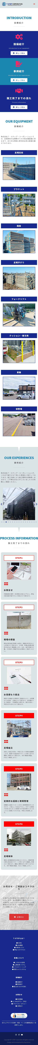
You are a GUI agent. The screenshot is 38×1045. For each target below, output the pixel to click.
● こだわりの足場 (19, 962)
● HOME (19, 943)
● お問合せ (19, 1006)
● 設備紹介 (19, 982)
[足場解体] (6, 850)
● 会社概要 (19, 945)
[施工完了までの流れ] (19, 91)
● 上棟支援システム (19, 965)
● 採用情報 (19, 999)
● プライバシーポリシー (19, 1004)
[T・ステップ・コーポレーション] (12, 4)
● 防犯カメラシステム (19, 969)
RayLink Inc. (27, 1042)
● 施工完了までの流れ (19, 986)
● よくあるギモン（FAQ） (19, 1001)
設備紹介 (19, 44)
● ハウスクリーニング (19, 967)
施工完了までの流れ (19, 98)
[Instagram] (16, 1034)
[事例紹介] (19, 64)
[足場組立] (6, 741)
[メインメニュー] (34, 4)
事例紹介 (19, 71)
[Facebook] (19, 1034)
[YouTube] (22, 1034)
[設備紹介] (19, 37)
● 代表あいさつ (19, 947)
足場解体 (8, 856)
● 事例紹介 (19, 984)
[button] (1, 504)
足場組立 (8, 747)
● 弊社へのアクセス (19, 950)
